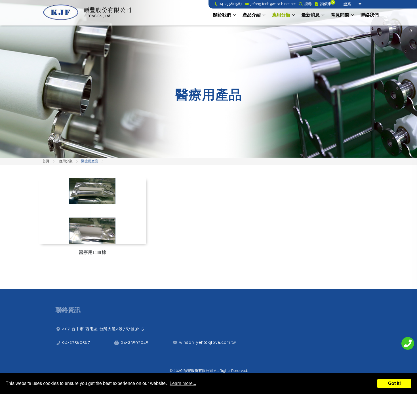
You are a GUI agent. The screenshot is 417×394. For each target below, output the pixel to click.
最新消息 (311, 15)
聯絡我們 (370, 15)
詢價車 (325, 4)
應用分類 (281, 15)
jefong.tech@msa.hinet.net (273, 4)
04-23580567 (230, 4)
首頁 (46, 161)
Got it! (394, 383)
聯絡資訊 (68, 309)
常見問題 (340, 15)
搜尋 (308, 4)
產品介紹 (252, 15)
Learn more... (183, 383)
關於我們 (222, 15)
